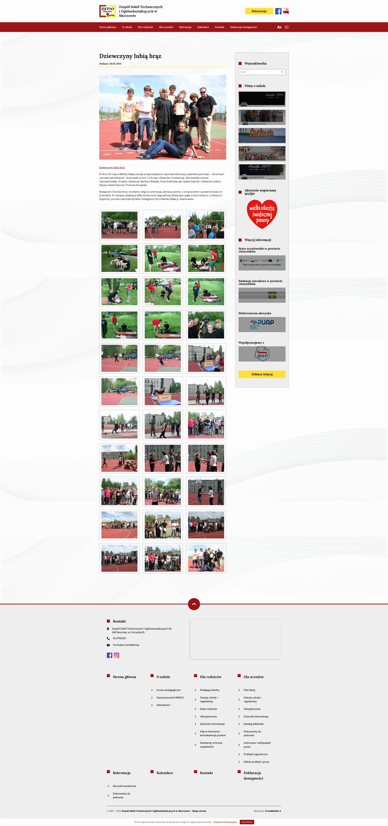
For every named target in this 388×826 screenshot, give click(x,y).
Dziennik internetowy (212, 724)
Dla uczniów (166, 27)
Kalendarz (203, 27)
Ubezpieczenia (208, 716)
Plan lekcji (249, 690)
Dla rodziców (145, 27)
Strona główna (107, 27)
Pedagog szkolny (209, 690)
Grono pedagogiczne (169, 690)
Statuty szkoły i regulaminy (209, 699)
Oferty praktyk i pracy (256, 761)
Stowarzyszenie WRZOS (170, 697)
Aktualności (163, 705)
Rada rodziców (208, 709)
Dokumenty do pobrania (252, 733)
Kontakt (219, 27)
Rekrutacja (259, 11)
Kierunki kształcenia (124, 786)
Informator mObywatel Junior (257, 744)
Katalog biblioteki (254, 724)
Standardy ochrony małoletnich (211, 744)
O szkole (127, 27)
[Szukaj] (282, 72)
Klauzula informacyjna (225, 822)
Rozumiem (247, 822)
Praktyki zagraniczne (256, 754)
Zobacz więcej (262, 374)
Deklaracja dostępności (243, 27)
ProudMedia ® (273, 810)
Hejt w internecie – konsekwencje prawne (213, 733)
